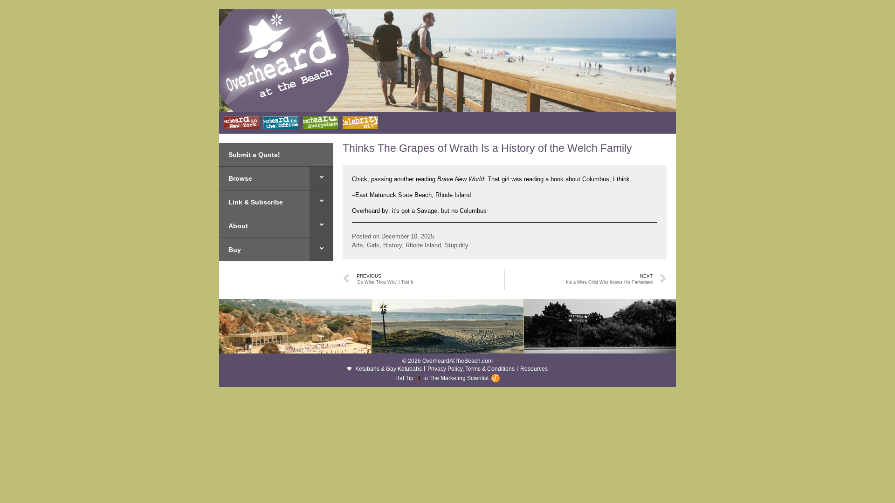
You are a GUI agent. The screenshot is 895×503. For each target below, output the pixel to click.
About (238, 226)
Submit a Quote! (254, 154)
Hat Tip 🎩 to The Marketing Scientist (442, 378)
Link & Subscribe (255, 202)
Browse (240, 178)
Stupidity (456, 245)
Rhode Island (423, 245)
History (392, 245)
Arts (357, 245)
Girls (373, 245)
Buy (234, 249)
